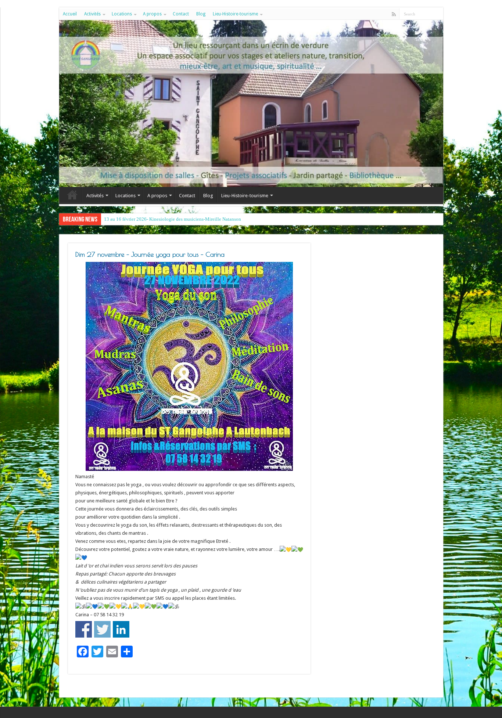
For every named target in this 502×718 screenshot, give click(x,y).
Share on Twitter (102, 629)
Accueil (70, 14)
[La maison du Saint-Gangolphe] (251, 103)
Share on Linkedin (121, 629)
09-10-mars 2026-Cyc (125, 219)
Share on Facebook (83, 629)
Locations (122, 14)
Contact (181, 14)
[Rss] (394, 14)
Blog (200, 14)
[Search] (437, 13)
